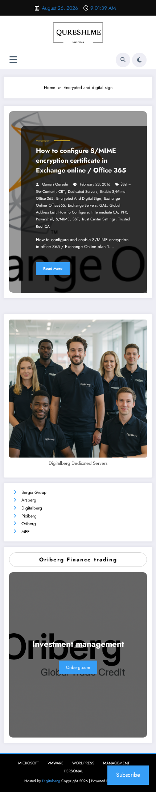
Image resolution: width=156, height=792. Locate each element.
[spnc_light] (139, 60)
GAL (103, 205)
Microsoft (43, 141)
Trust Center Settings (98, 219)
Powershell (44, 219)
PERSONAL (73, 771)
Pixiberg (29, 516)
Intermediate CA (104, 212)
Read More (52, 268)
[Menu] (13, 60)
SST (76, 219)
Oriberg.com (78, 667)
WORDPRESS (83, 763)
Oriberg (28, 523)
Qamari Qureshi (55, 184)
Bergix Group (33, 492)
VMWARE (55, 763)
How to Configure (73, 212)
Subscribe (128, 775)
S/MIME (63, 219)
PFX (124, 212)
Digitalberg (31, 508)
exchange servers (82, 205)
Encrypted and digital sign (78, 198)
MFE (25, 531)
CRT (61, 191)
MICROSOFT (28, 763)
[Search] (123, 59)
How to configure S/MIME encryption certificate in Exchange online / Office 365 (81, 160)
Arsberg (28, 500)
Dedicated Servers (82, 191)
